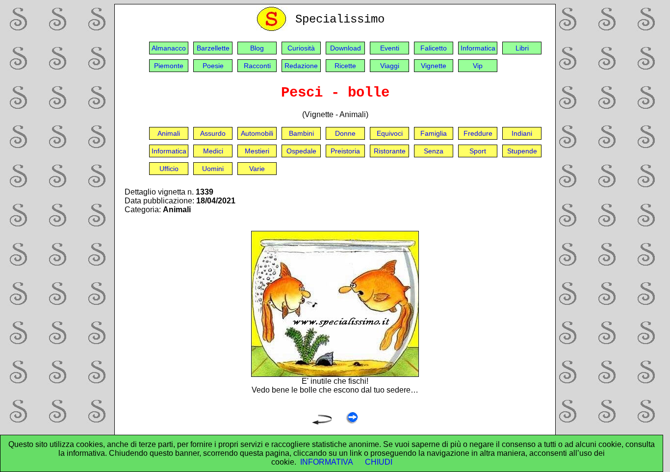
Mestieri (257, 151)
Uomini (213, 169)
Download (345, 48)
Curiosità (301, 48)
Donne (345, 133)
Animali (168, 133)
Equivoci (390, 133)
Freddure (478, 133)
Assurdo (213, 133)
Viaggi (389, 66)
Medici (213, 151)
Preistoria (345, 151)
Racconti (257, 66)
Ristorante (390, 151)
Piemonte (168, 66)
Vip (478, 66)
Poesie (213, 66)
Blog (257, 48)
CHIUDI (378, 462)
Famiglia (433, 133)
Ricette (345, 66)
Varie (257, 169)
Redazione (301, 66)
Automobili (257, 133)
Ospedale (301, 151)
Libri (522, 48)
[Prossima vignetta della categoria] (352, 422)
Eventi (389, 48)
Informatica (478, 48)
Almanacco (169, 48)
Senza (433, 151)
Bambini (301, 133)
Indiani (522, 133)
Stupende (522, 151)
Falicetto (433, 48)
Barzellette (213, 48)
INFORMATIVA (326, 462)
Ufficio (169, 169)
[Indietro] (322, 422)
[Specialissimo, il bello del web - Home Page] (273, 29)
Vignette (433, 66)
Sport (477, 151)
